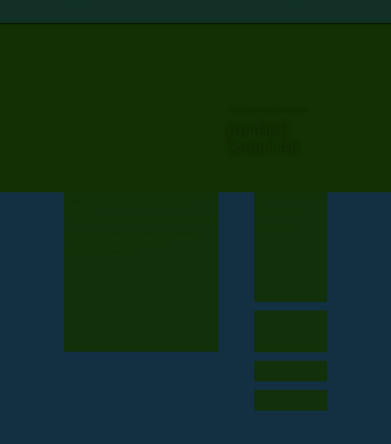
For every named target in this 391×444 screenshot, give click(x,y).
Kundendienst (215, 5)
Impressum (292, 5)
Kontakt (256, 5)
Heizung (147, 5)
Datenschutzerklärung (95, 17)
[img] (141, 107)
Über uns (113, 5)
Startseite (77, 5)
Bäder (177, 5)
